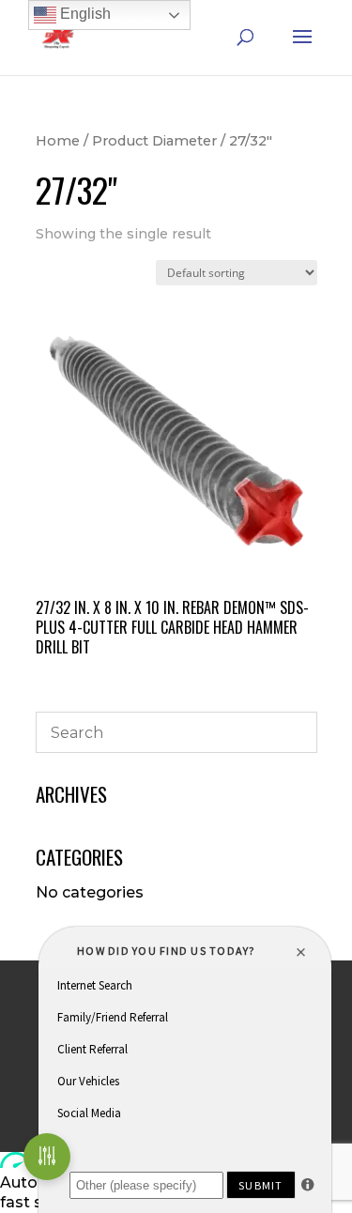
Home (58, 140)
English (83, 14)
